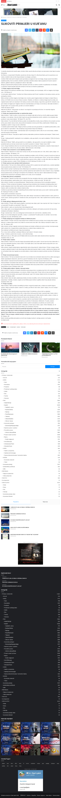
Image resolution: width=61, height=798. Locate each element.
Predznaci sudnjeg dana (10, 389)
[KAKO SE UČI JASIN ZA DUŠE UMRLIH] (5, 530)
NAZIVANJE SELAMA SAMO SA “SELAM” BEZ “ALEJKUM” (24, 534)
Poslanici (6, 386)
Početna (4, 17)
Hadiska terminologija (10, 453)
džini (16, 763)
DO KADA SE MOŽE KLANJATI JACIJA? (20, 520)
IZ (23, 763)
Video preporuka (7, 475)
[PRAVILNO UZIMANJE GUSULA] (5, 515)
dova (12, 763)
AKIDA (4, 380)
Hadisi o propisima (9, 450)
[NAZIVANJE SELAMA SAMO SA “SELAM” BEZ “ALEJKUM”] (5, 536)
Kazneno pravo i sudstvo (10, 428)
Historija (5, 491)
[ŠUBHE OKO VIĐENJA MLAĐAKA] (30, 347)
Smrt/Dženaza (8, 441)
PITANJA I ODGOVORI (7, 375)
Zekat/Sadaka (9, 418)
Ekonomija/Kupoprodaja (11, 425)
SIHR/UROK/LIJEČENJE (9, 466)
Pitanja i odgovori (41, 795)
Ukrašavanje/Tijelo (9, 444)
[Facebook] (26, 30)
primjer (18, 327)
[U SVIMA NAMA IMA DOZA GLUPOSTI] (50, 750)
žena (16, 765)
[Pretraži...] (59, 5)
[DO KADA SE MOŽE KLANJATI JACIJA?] (5, 522)
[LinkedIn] (33, 30)
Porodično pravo (8, 430)
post (43, 763)
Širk (5, 393)
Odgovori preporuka (8, 473)
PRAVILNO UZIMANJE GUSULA (18, 514)
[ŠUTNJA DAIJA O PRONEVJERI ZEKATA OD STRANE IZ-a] (10, 738)
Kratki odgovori (9, 439)
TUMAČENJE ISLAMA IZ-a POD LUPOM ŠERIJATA (49, 354)
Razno (6, 437)
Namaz (7, 412)
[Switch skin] (56, 5)
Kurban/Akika (9, 409)
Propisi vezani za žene (10, 434)
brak (8, 763)
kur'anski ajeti (13, 327)
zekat (12, 765)
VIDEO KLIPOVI (5, 482)
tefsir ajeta (23, 327)
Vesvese (6, 398)
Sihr (8, 765)
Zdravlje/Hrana (8, 446)
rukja (58, 763)
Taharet (7, 416)
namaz (38, 763)
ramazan (53, 763)
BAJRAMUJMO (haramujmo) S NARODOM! (9, 354)
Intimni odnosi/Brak (10, 432)
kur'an (8, 327)
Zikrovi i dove (9, 421)
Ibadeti (6, 405)
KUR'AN (5, 457)
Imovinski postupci (9, 423)
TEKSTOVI (9, 17)
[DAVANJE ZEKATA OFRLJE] (30, 738)
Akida (4, 485)
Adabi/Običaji (7, 402)
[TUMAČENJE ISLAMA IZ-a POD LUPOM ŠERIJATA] (51, 347)
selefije (3, 765)
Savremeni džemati (7, 496)
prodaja (47, 763)
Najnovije (45, 501)
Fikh (4, 489)
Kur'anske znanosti (9, 460)
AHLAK (5, 377)
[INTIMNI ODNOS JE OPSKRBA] (50, 738)
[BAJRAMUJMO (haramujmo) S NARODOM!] (10, 347)
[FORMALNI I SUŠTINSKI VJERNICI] (30, 750)
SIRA (4, 469)
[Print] (53, 332)
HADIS (4, 448)
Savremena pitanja (7, 464)
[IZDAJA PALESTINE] (30, 727)
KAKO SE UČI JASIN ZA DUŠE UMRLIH (19, 527)
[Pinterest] (40, 30)
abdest (3, 763)
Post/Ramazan (9, 414)
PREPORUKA (5, 471)
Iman (5, 382)
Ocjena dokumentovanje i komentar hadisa (15, 455)
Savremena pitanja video (9, 494)
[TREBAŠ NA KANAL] (50, 727)
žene (20, 765)
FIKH (4, 400)
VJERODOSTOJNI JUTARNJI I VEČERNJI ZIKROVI (22, 507)
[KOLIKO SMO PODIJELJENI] (10, 727)
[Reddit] (44, 30)
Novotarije (7, 384)
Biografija (34, 795)
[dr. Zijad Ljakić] (13, 5)
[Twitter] (29, 30)
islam (20, 763)
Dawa (4, 487)
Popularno (16, 501)
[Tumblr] (37, 30)
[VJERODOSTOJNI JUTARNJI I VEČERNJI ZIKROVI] (5, 509)
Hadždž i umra (9, 407)
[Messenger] (47, 30)
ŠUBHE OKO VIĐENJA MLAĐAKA (29, 354)
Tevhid (6, 396)
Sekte (5, 391)
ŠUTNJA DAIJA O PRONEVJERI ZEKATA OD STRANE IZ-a (20, 1)
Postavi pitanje (56, 795)
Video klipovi (49, 795)
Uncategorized (5, 480)
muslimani (33, 763)
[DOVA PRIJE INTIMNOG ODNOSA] (10, 750)
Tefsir (5, 462)
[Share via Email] (51, 30)
